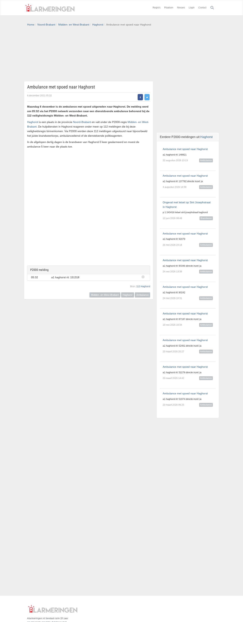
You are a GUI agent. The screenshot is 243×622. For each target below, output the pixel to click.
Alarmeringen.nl (50, 7)
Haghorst (97, 24)
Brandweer (206, 218)
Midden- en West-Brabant (73, 24)
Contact (202, 7)
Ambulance (142, 294)
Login (192, 7)
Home (30, 24)
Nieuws (181, 7)
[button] (144, 276)
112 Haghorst (143, 286)
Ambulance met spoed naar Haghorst (185, 149)
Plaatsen (168, 7)
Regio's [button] (156, 7)
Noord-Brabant (46, 24)
